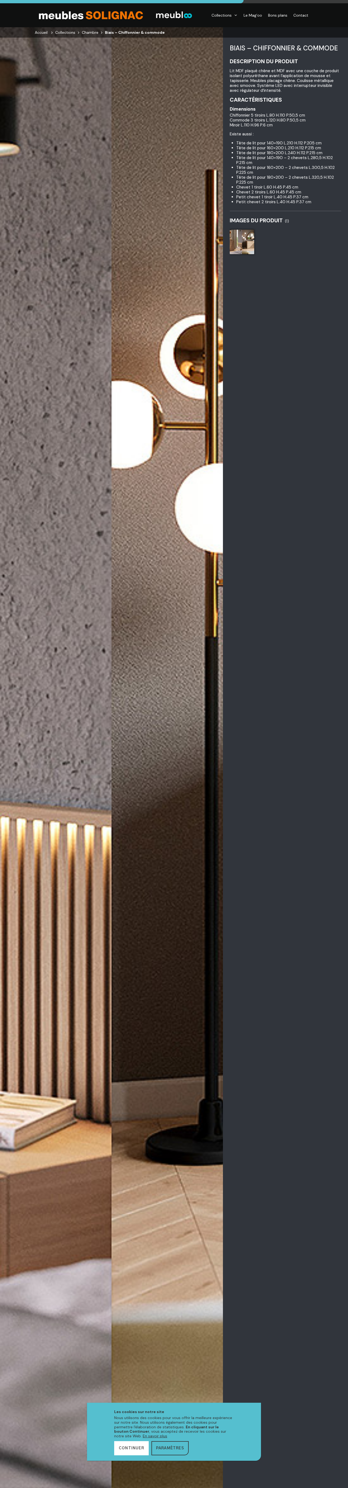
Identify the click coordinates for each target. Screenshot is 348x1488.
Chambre (90, 32)
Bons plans (277, 15)
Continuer (131, 1448)
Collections (222, 15)
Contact (300, 15)
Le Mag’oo (253, 15)
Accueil (41, 32)
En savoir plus (155, 1436)
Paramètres (170, 1448)
